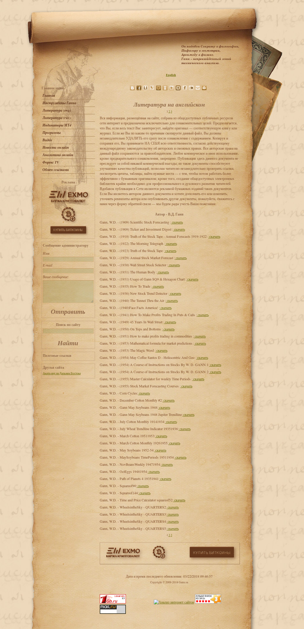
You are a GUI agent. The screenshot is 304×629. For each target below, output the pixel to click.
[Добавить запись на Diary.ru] (191, 87)
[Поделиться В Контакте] (178, 87)
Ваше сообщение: (56, 276)
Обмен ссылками (55, 169)
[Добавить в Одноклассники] (165, 87)
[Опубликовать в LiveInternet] (145, 87)
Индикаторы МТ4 (56, 125)
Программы (51, 132)
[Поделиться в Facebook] (139, 87)
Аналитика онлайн (57, 154)
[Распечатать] (204, 87)
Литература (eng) (56, 110)
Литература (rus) (56, 117)
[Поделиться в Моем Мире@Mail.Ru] (158, 87)
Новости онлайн (55, 147)
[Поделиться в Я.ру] (184, 87)
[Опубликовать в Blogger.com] (132, 87)
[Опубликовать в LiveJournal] (152, 87)
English (171, 75)
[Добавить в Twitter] (171, 87)
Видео (47, 139)
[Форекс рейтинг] (208, 602)
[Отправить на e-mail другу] (197, 87)
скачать (177, 222)
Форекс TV (50, 162)
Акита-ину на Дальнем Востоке (62, 373)
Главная (48, 95)
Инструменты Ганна (59, 102)
